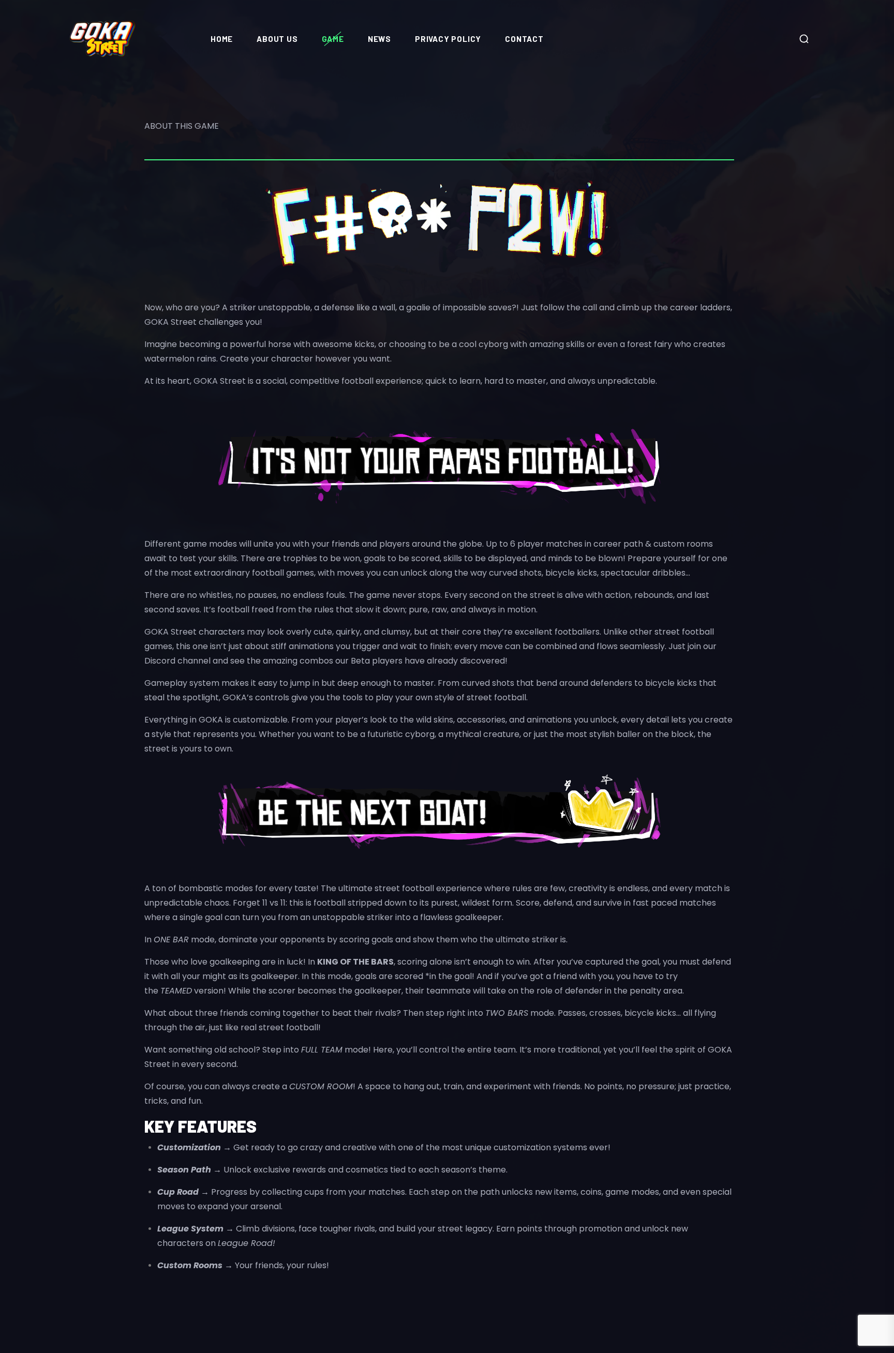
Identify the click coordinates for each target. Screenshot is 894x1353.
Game (333, 38)
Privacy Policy (448, 38)
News (379, 38)
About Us (277, 38)
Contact (524, 38)
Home (222, 38)
